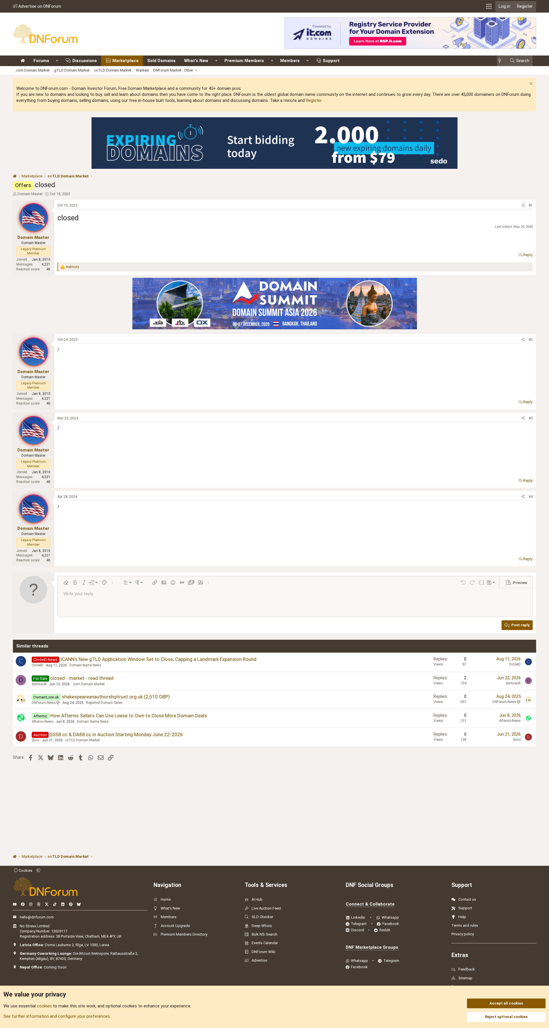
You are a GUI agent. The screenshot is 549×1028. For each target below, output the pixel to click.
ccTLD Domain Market (112, 70)
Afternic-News (42, 722)
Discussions (84, 60)
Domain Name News (85, 665)
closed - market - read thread (82, 678)
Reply (527, 255)
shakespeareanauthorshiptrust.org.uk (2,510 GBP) (116, 697)
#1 (531, 205)
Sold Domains (161, 60)
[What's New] (501, 61)
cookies (44, 1006)
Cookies (25, 870)
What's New (196, 60)
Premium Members (244, 60)
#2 (531, 340)
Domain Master (30, 194)
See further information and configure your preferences (56, 1016)
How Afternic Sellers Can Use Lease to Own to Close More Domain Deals (128, 715)
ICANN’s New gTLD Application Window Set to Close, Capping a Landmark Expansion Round (158, 659)
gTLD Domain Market (71, 70)
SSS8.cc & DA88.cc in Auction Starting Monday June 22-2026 (116, 734)
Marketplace (125, 60)
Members (290, 60)
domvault (39, 684)
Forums (41, 60)
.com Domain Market (32, 70)
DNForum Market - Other (173, 70)
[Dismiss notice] (530, 84)
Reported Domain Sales (104, 703)
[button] (489, 6)
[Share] (523, 205)
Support (331, 60)
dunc (35, 740)
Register (313, 100)
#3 (531, 418)
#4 (531, 497)
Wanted (142, 70)
